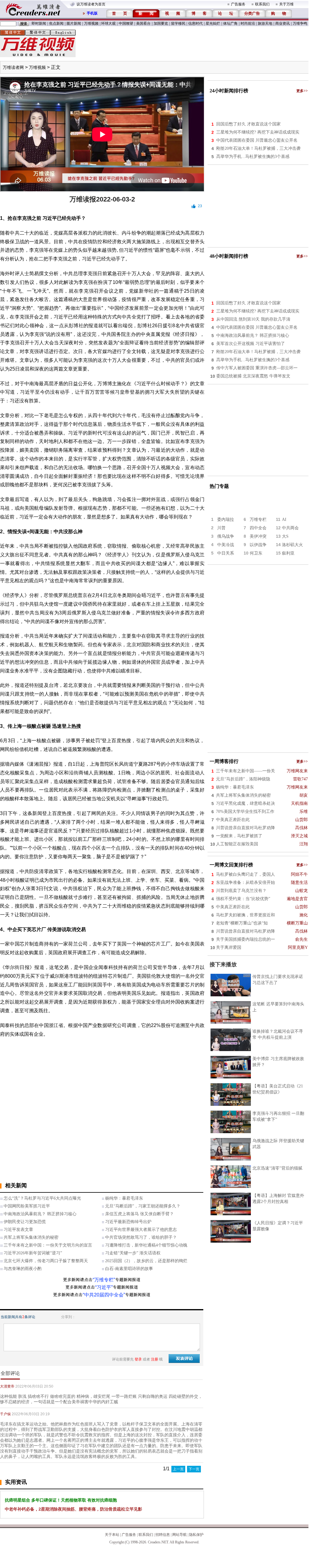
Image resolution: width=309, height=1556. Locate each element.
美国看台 (143, 23)
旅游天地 (265, 23)
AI (284, 519)
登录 (138, 1359)
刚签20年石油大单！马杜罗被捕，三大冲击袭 (258, 148)
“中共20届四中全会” (104, 1294)
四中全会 (258, 528)
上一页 (178, 1469)
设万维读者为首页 (90, 4)
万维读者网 (13, 67)
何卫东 (256, 553)
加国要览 (161, 23)
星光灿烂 (213, 23)
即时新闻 (39, 23)
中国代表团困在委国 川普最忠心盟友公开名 (257, 140)
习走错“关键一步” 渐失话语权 (133, 1253)
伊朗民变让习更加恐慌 (25, 1221)
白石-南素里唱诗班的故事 (129, 1268)
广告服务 (238, 4)
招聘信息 (162, 1535)
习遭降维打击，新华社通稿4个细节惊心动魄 (146, 1245)
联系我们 (262, 4)
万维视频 (91, 23)
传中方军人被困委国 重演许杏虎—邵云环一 (257, 368)
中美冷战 (225, 545)
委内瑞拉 (225, 519)
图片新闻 (74, 23)
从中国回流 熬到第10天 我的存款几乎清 (253, 319)
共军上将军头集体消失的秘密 (31, 1237)
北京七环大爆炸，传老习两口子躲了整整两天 (46, 1261)
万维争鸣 (300, 23)
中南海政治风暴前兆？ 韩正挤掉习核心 (40, 1214)
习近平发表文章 (18, 1229)
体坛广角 (230, 23)
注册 (154, 1359)
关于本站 (112, 1535)
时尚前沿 (248, 23)
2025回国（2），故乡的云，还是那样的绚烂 (146, 1261)
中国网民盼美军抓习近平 (27, 1206)
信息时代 (195, 23)
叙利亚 (288, 553)
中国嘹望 (126, 23)
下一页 (194, 1469)
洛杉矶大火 (292, 545)
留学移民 (178, 23)
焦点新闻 (56, 23)
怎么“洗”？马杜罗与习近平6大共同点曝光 (42, 1198)
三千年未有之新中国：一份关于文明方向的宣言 (48, 1245)
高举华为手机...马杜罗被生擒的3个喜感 (252, 156)
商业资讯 (282, 23)
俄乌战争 (225, 536)
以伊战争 (258, 545)
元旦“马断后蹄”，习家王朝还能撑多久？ (142, 1206)
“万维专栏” (104, 1279)
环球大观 (108, 23)
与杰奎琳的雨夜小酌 (23, 1268)
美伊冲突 (258, 536)
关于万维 (286, 4)
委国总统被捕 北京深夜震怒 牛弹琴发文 (253, 376)
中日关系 (225, 553)
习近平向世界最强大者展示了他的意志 (141, 1229)
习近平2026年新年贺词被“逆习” (33, 1253)
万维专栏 (258, 519)
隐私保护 (196, 1535)
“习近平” (104, 1287)
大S (285, 536)
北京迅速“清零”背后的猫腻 (277, 1168)
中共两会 (290, 528)
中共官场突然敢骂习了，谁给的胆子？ (141, 1237)
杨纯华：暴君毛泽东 (124, 1198)
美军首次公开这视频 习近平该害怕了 (250, 343)
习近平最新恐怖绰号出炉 (128, 1221)
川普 (221, 528)
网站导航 (179, 1535)
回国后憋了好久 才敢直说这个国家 (248, 124)
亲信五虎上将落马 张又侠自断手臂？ (139, 1214)
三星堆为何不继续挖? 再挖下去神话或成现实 (257, 132)
